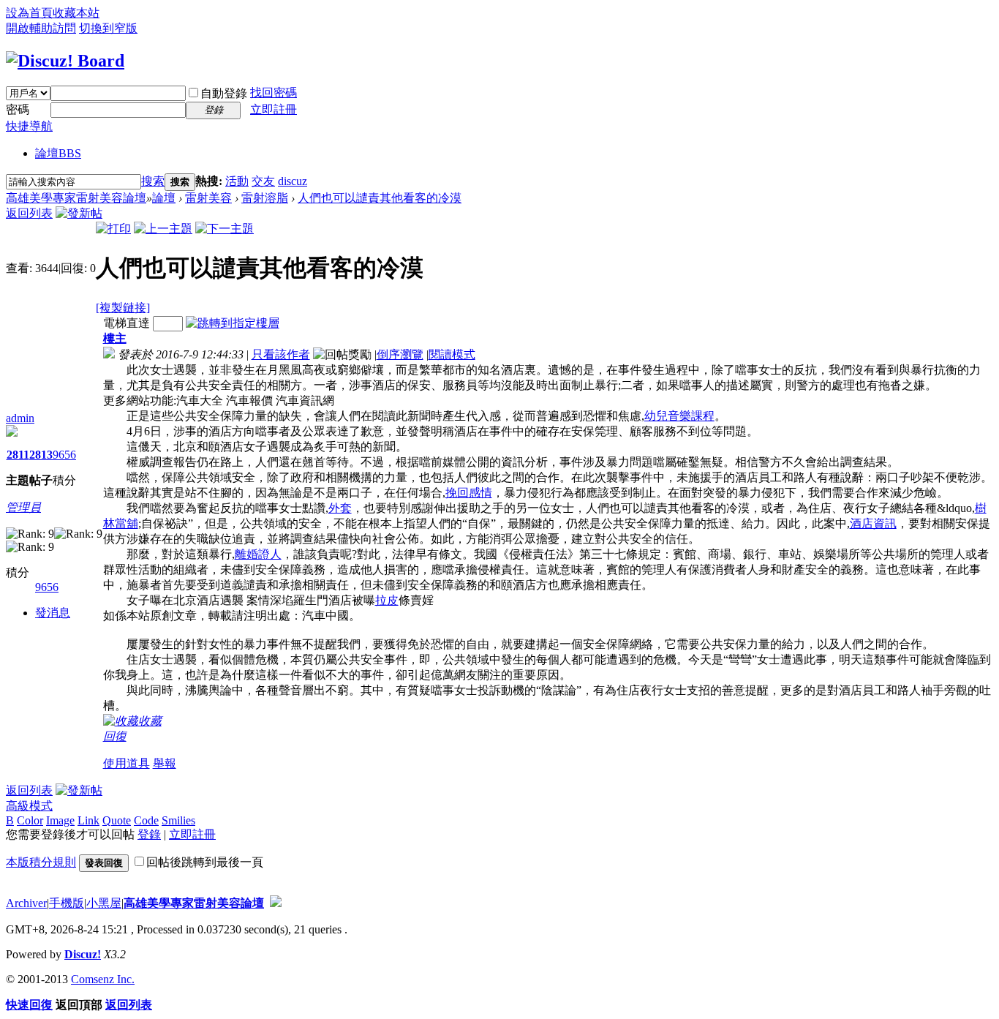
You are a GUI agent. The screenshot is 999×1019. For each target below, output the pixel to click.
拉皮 (387, 600)
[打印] (113, 228)
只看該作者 (281, 354)
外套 (340, 508)
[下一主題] (224, 228)
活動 (237, 181)
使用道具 (126, 763)
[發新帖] (79, 213)
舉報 (164, 763)
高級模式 (29, 806)
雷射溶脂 (264, 198)
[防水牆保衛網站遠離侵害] (276, 903)
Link (88, 820)
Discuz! (82, 954)
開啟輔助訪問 (41, 28)
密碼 (17, 109)
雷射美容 (208, 198)
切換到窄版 (108, 28)
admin (20, 418)
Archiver (26, 903)
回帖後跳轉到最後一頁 (204, 862)
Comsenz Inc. (103, 979)
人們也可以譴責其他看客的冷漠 (379, 198)
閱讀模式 (452, 354)
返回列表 (29, 213)
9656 (64, 454)
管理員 (23, 507)
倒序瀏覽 (400, 354)
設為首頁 (29, 13)
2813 (41, 454)
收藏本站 (76, 13)
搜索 (153, 181)
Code (146, 820)
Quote (116, 820)
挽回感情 (468, 492)
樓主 (115, 338)
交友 (263, 181)
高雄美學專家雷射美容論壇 (76, 198)
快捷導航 (29, 126)
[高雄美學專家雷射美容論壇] (65, 60)
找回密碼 (273, 92)
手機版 (66, 903)
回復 (115, 736)
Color (30, 820)
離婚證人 (258, 554)
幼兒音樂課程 (679, 416)
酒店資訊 (873, 523)
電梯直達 (126, 323)
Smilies (178, 820)
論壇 (58, 153)
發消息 (52, 612)
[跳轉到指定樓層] (232, 323)
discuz (292, 181)
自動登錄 (223, 93)
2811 (18, 454)
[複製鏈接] (123, 307)
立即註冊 (273, 109)
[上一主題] (163, 228)
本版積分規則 (41, 862)
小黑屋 (103, 903)
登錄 (149, 834)
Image (60, 820)
